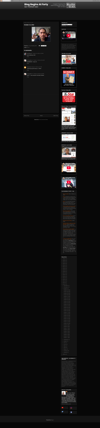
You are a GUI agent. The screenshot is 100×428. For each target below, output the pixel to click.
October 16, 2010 (67, 313)
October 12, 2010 (67, 320)
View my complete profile (66, 403)
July (65, 342)
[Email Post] (39, 45)
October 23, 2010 (67, 302)
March (65, 349)
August (65, 341)
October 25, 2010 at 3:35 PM (38, 73)
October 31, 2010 (67, 290)
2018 (64, 271)
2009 (64, 354)
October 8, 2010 (67, 326)
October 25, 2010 (67, 299)
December (66, 285)
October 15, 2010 (67, 315)
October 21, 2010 (67, 305)
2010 (64, 284)
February (66, 350)
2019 (64, 269)
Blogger (52, 419)
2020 (64, 268)
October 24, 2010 (67, 301)
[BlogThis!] (42, 45)
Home (41, 115)
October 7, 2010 (67, 328)
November (66, 287)
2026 (64, 258)
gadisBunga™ (29, 53)
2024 (64, 261)
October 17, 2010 (67, 312)
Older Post (55, 115)
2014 (64, 277)
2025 (64, 260)
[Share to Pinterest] (45, 45)
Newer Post (26, 115)
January (65, 352)
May (65, 345)
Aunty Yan (29, 66)
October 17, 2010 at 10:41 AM (39, 60)
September (66, 339)
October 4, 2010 (67, 332)
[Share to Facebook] (44, 45)
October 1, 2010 (67, 337)
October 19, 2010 (67, 309)
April (65, 347)
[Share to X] (43, 45)
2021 (64, 266)
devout (28, 47)
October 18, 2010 (67, 310)
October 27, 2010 (67, 296)
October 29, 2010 (67, 293)
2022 (64, 265)
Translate (70, 25)
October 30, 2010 (67, 291)
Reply (28, 56)
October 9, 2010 (67, 324)
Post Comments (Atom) (43, 119)
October (65, 288)
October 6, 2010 (67, 329)
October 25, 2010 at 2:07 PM (36, 66)
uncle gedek (29, 60)
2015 (64, 276)
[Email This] (41, 45)
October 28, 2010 (67, 294)
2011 (64, 282)
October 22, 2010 (67, 304)
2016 (64, 274)
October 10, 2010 (67, 323)
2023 (64, 263)
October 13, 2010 (67, 318)
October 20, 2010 (67, 307)
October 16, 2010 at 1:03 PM (38, 53)
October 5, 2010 (67, 331)
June (65, 344)
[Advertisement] (41, 104)
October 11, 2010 (67, 321)
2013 (64, 279)
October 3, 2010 (67, 334)
